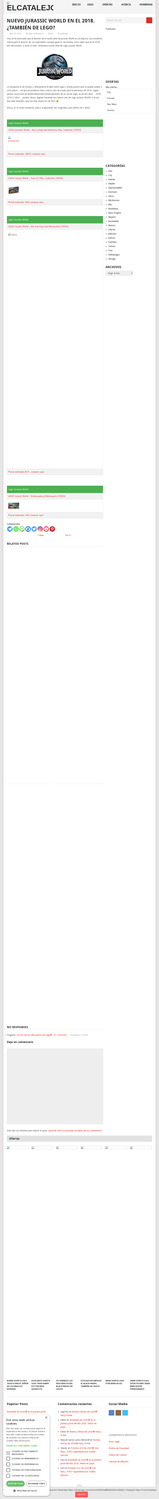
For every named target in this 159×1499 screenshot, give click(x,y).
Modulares (113, 208)
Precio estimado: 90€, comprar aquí (25, 202)
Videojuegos (114, 254)
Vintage (111, 259)
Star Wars (112, 104)
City (109, 92)
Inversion (112, 192)
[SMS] (22, 529)
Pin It (68, 535)
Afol (110, 171)
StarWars (112, 242)
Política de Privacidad (119, 1448)
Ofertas (111, 229)
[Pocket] (46, 529)
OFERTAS (107, 4)
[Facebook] (28, 529)
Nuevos (111, 225)
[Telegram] (10, 529)
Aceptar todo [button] (15, 1483)
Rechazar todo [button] (36, 1483)
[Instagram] (40, 529)
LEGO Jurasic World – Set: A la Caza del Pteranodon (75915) (38, 226)
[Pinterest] (52, 529)
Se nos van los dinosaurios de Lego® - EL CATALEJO (42, 1035)
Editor (50, 33)
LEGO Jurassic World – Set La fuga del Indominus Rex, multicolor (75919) (44, 130)
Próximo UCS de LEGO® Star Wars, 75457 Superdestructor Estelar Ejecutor (79, 1451)
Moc (110, 204)
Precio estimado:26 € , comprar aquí (26, 472)
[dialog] (26, 1455)
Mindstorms (113, 200)
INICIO (76, 4)
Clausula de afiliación (118, 1461)
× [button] (46, 1417)
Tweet (41, 535)
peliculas (112, 233)
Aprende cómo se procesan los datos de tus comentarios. (75, 1130)
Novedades (63, 33)
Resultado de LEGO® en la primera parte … (27, 1411)
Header (111, 183)
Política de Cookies (118, 1455)
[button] (26, 1445)
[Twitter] (34, 529)
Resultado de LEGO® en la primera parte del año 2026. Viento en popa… (78, 1423)
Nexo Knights (114, 213)
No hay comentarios (35, 33)
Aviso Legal (114, 1441)
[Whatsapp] (16, 529)
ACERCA (126, 4)
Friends (110, 98)
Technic (110, 110)
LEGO (90, 4)
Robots (111, 238)
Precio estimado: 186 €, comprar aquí (26, 154)
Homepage (146, 4)
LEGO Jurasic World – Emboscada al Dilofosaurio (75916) (36, 496)
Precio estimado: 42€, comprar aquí (25, 515)
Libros (111, 196)
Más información (22, 1440)
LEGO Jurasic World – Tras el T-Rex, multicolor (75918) (35, 178)
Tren (110, 250)
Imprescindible (115, 188)
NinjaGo (112, 217)
